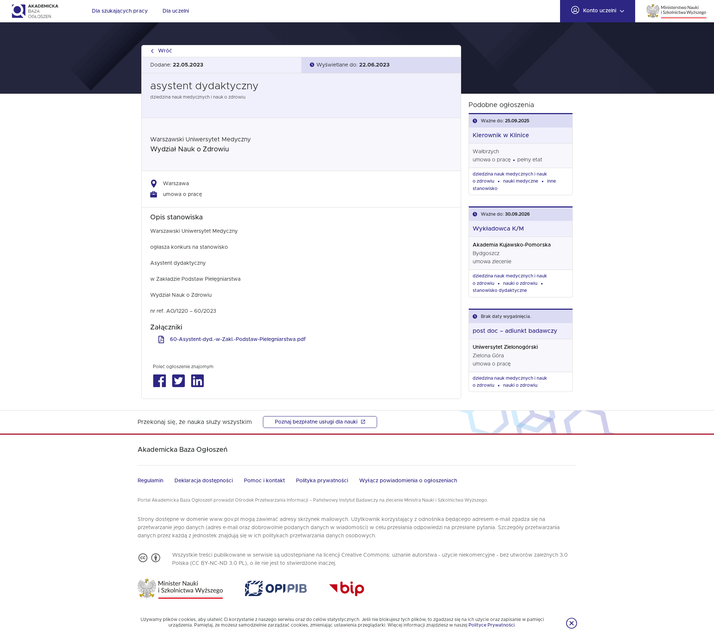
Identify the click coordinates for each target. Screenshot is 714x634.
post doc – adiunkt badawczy (515, 331)
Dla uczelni (176, 11)
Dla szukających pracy (120, 11)
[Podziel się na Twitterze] (178, 380)
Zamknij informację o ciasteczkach (571, 623)
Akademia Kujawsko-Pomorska (512, 245)
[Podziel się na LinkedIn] (197, 380)
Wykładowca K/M (498, 229)
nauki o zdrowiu (520, 283)
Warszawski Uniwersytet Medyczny (200, 139)
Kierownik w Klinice (501, 135)
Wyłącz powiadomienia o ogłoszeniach (408, 480)
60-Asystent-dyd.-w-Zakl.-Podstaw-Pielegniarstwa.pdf (238, 339)
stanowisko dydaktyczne (500, 290)
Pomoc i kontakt (264, 480)
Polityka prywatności (322, 480)
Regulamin (150, 480)
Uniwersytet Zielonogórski (505, 347)
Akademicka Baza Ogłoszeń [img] (34, 11)
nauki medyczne (520, 181)
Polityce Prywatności (492, 625)
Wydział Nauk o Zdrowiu (189, 149)
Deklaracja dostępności (203, 480)
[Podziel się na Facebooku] (159, 380)
